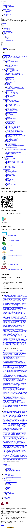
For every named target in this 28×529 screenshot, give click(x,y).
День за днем (6, 474)
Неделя (8, 183)
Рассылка (5, 478)
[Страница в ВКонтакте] (2, 503)
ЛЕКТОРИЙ (6, 84)
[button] (1, 18)
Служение (8, 83)
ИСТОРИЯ (6, 125)
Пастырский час (10, 79)
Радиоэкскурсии (10, 123)
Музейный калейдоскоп (12, 97)
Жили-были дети (10, 158)
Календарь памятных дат (12, 137)
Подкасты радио (7, 10)
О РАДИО (5, 160)
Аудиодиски (6, 9)
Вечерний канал (10, 174)
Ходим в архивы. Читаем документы (15, 131)
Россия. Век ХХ (10, 136)
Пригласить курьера (13, 264)
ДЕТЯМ (5, 157)
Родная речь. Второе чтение (13, 105)
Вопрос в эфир (7, 31)
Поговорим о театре (11, 104)
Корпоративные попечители (15, 269)
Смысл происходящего (12, 171)
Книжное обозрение (11, 119)
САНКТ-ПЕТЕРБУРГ (8, 91)
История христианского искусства (14, 87)
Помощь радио (7, 5)
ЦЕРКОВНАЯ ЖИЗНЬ (9, 69)
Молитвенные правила (12, 81)
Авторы (5, 33)
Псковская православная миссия (14, 134)
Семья (7, 178)
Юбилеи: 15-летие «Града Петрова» (15, 161)
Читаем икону (9, 90)
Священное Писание (11, 482)
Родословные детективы (12, 140)
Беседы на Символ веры (12, 70)
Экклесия (8, 78)
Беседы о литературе (11, 100)
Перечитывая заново (11, 144)
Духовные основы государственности (15, 88)
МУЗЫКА (5, 148)
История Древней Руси (12, 127)
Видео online (6, 29)
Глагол (8, 113)
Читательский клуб (11, 143)
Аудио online (6, 28)
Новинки (8, 11)
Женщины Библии (10, 62)
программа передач (5, 271)
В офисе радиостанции (13, 259)
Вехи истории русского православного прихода (15, 56)
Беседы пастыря (10, 77)
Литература (9, 484)
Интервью (8, 13)
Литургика (9, 66)
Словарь (8, 117)
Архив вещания (10, 469)
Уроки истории (10, 132)
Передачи (5, 34)
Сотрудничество (10, 7)
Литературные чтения (11, 147)
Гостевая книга (7, 14)
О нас (4, 36)
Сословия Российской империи (14, 130)
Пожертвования (10, 6)
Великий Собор (10, 71)
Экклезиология (10, 64)
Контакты (5, 15)
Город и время (9, 96)
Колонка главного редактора (13, 73)
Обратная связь (10, 166)
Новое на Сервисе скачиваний (13, 477)
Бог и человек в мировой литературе (15, 145)
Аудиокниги (9, 485)
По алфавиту (6, 58)
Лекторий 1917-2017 (8, 498)
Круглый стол (9, 179)
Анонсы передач (10, 475)
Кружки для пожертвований (15, 255)
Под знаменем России (11, 139)
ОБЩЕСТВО (6, 169)
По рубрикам (6, 55)
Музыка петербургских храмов (13, 152)
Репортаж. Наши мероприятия (16, 182)
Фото (7, 37)
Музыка (8, 483)
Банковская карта (12, 235)
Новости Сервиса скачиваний (13, 165)
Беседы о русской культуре (12, 101)
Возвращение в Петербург (12, 93)
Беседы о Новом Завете (12, 61)
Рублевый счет (11, 250)
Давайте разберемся (11, 184)
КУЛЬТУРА (6, 99)
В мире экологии (10, 175)
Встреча (8, 115)
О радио (8, 465)
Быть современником (11, 109)
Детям (7, 488)
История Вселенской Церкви (13, 126)
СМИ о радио (9, 40)
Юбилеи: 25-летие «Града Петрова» (12, 57)
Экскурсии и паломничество (10, 3)
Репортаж (8, 180)
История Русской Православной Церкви (16, 135)
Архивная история (10, 108)
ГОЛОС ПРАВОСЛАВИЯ (9, 167)
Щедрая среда (9, 163)
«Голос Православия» (11, 38)
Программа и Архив (8, 32)
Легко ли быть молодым (12, 172)
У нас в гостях (9, 122)
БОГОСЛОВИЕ (7, 60)
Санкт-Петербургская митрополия (14, 74)
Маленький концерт (11, 153)
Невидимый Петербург (12, 92)
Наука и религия (10, 170)
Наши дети (9, 185)
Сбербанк (10, 245)
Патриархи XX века (11, 128)
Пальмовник (9, 82)
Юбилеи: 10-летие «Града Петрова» (15, 162)
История (8, 487)
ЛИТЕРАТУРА (7, 141)
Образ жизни (9, 114)
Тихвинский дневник (11, 75)
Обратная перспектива (11, 112)
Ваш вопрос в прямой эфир (13, 470)
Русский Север (10, 103)
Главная (5, 48)
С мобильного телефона (14, 240)
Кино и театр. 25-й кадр (12, 110)
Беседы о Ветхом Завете (12, 65)
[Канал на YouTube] (7, 503)
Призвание (9, 176)
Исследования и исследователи (14, 106)
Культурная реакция (11, 118)
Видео (7, 489)
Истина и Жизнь (10, 68)
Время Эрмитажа (10, 95)
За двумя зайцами (10, 121)
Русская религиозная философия (14, 86)
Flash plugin (3, 23)
